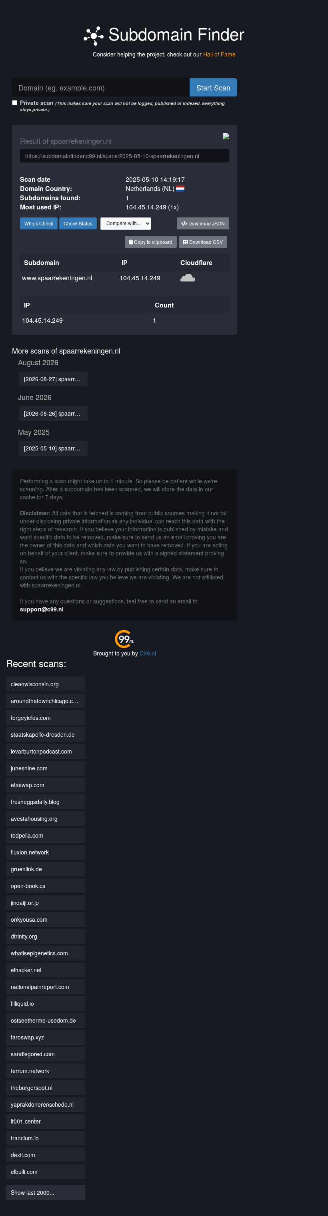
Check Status (78, 223)
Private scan (122, 105)
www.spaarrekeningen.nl (57, 277)
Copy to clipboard (152, 241)
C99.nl (148, 653)
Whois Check (38, 223)
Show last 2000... (32, 1192)
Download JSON (206, 223)
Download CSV (205, 241)
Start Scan (213, 87)
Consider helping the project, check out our (164, 54)
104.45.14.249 (140, 277)
